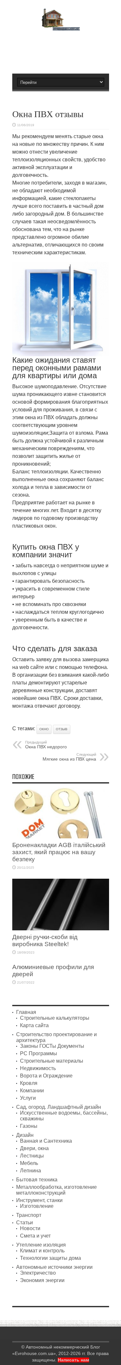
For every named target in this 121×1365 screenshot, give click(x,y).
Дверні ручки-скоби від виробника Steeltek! (44, 940)
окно (44, 729)
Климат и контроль (42, 1250)
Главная (26, 1012)
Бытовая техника (36, 1179)
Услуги (28, 1098)
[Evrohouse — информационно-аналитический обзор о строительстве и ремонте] (60, 26)
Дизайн (25, 1135)
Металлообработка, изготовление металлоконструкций (56, 1190)
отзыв (61, 729)
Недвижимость (38, 1068)
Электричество (38, 1273)
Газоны (28, 1126)
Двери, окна (34, 1148)
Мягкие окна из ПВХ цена (69, 757)
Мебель (29, 1163)
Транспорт (28, 1215)
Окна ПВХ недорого (46, 744)
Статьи (24, 1222)
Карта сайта (34, 1025)
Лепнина (30, 1170)
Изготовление (37, 1206)
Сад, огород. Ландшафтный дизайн (58, 1107)
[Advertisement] (64, 49)
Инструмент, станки (39, 1200)
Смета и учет (35, 1236)
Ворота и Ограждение (46, 1075)
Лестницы (32, 1155)
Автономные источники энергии (54, 1267)
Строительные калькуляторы (54, 1018)
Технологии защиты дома (50, 1258)
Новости (30, 1228)
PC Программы (38, 1053)
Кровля (28, 1083)
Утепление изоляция (41, 1245)
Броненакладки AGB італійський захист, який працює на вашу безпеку (59, 852)
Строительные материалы (51, 1061)
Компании (32, 1090)
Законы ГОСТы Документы (52, 1046)
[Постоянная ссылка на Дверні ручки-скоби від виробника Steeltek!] (60, 928)
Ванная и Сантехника (46, 1141)
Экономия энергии (42, 1280)
